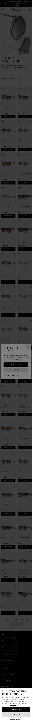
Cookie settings (15, 719)
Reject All (15, 714)
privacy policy (13, 705)
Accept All (15, 709)
